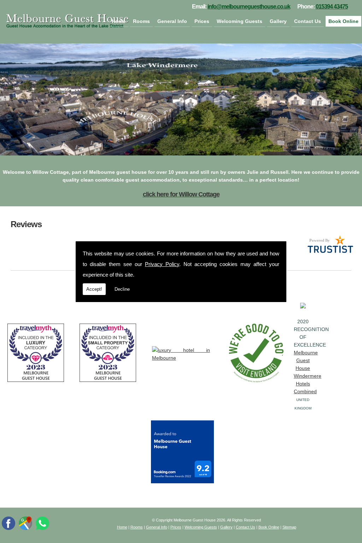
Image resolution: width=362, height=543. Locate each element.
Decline (122, 289)
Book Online (343, 21)
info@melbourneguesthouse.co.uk (249, 7)
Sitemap (289, 527)
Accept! (94, 289)
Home (118, 21)
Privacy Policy (162, 264)
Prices (201, 21)
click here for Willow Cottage (181, 194)
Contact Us (307, 21)
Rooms (141, 21)
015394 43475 (332, 7)
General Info (172, 21)
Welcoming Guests (239, 21)
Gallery (278, 21)
